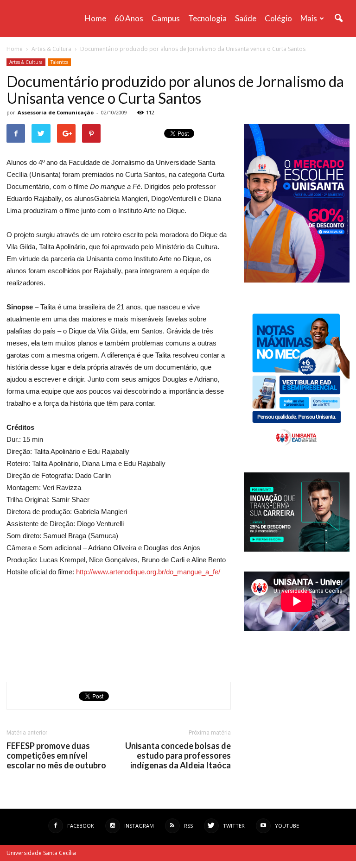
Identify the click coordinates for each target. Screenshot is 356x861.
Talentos (59, 62)
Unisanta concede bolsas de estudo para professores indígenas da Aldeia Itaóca (178, 755)
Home (95, 18)
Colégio (278, 18)
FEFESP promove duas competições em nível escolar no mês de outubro (56, 755)
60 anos (128, 18)
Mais (308, 18)
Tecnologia (207, 18)
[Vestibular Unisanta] (297, 280)
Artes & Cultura (26, 62)
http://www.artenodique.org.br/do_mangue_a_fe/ (148, 572)
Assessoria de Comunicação (56, 112)
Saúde (245, 18)
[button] (338, 18)
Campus (166, 18)
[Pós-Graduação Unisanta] (297, 549)
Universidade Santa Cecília (41, 853)
